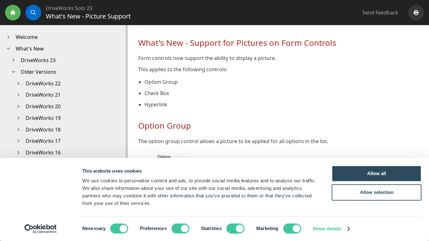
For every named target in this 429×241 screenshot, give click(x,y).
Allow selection (377, 192)
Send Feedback (380, 12)
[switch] (180, 228)
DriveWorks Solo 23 (69, 8)
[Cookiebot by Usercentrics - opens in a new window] (40, 228)
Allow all (376, 173)
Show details (327, 228)
